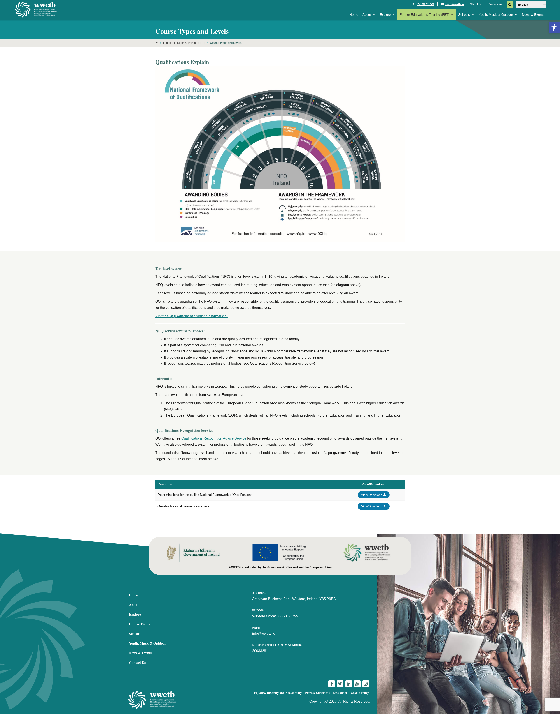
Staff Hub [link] (476, 4)
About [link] (366, 14)
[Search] (510, 4)
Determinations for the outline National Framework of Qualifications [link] (205, 495)
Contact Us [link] (137, 662)
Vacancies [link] (495, 4)
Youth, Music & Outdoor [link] (496, 14)
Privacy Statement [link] (317, 692)
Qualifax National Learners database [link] (183, 506)
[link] (554, 27)
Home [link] (353, 14)
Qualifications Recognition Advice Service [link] (214, 438)
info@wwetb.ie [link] (454, 4)
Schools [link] (464, 14)
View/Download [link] (372, 495)
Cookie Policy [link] (360, 692)
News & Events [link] (533, 14)
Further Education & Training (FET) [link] (424, 14)
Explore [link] (385, 14)
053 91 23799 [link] (425, 4)
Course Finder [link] (140, 623)
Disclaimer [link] (340, 692)
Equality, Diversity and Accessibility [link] (278, 692)
